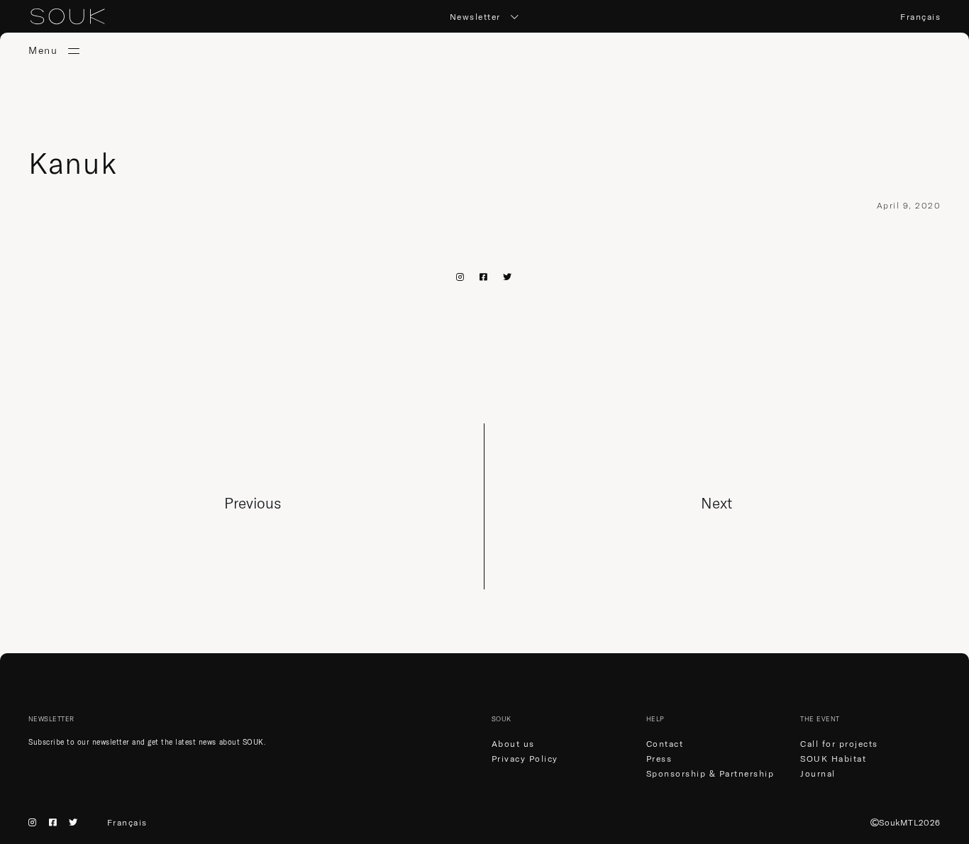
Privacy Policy (525, 758)
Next (716, 503)
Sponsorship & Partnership (710, 773)
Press (659, 758)
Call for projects (839, 743)
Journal (818, 773)
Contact (665, 743)
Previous (252, 503)
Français (920, 16)
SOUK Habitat (833, 758)
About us (513, 743)
